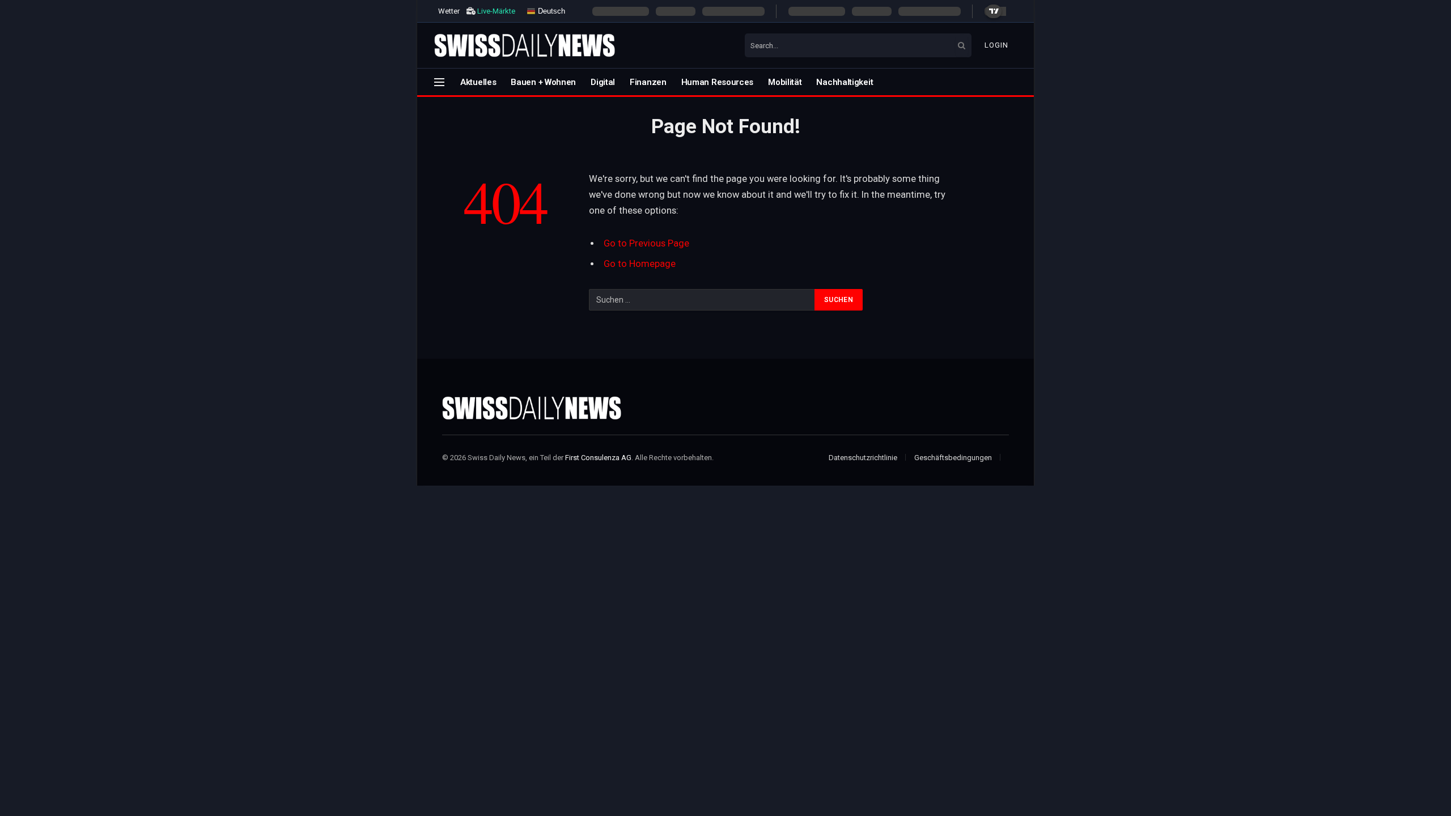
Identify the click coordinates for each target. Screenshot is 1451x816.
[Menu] (439, 82)
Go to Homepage (640, 263)
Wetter (449, 11)
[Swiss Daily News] (525, 45)
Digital (603, 82)
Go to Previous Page (646, 243)
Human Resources (717, 82)
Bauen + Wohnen (543, 82)
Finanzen (648, 82)
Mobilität (784, 82)
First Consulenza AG (598, 457)
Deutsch (550, 10)
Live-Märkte (496, 11)
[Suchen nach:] (702, 300)
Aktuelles (478, 82)
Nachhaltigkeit (844, 82)
